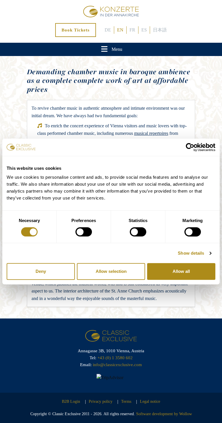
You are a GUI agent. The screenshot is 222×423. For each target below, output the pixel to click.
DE (108, 29)
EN (120, 29)
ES (144, 29)
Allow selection (111, 271)
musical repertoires (151, 133)
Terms (126, 401)
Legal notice (150, 401)
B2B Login (71, 401)
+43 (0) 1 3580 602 (115, 357)
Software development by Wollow (164, 414)
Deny (41, 271)
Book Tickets (76, 30)
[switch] (83, 231)
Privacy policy (100, 401)
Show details (191, 253)
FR (132, 29)
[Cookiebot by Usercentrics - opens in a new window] (190, 147)
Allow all (181, 271)
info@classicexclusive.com (117, 364)
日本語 (160, 29)
